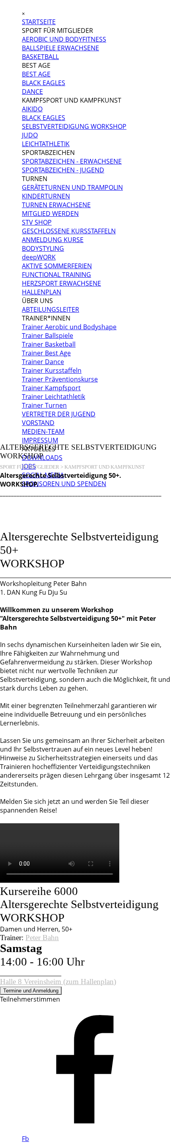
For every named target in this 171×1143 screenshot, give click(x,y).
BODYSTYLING (43, 248)
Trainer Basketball (49, 344)
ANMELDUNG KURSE (53, 239)
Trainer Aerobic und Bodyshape (69, 326)
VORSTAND (38, 422)
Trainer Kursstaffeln (52, 370)
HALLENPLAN (41, 292)
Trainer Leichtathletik (53, 396)
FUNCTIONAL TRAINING (56, 274)
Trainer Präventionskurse (60, 379)
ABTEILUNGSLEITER (50, 309)
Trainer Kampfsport (51, 388)
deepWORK (39, 257)
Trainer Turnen (44, 405)
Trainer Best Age (46, 353)
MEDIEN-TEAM (43, 431)
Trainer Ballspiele (47, 335)
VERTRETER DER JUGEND (58, 414)
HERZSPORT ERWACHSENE (61, 283)
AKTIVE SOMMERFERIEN (57, 265)
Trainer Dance (43, 361)
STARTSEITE (39, 21)
